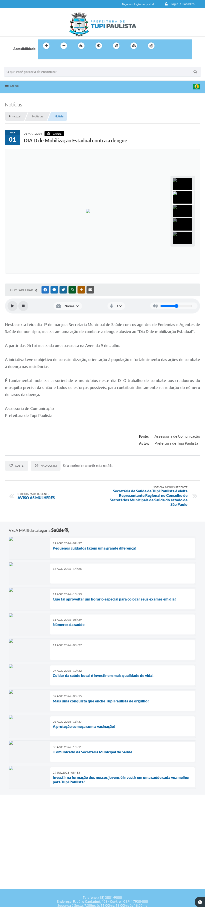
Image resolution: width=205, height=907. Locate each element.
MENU (14, 86)
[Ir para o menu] (177, 46)
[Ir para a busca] (43, 56)
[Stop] (23, 306)
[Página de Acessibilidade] (151, 45)
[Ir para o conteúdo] (165, 46)
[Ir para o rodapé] (54, 56)
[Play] (13, 306)
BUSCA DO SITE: (19, 64)
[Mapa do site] (134, 45)
